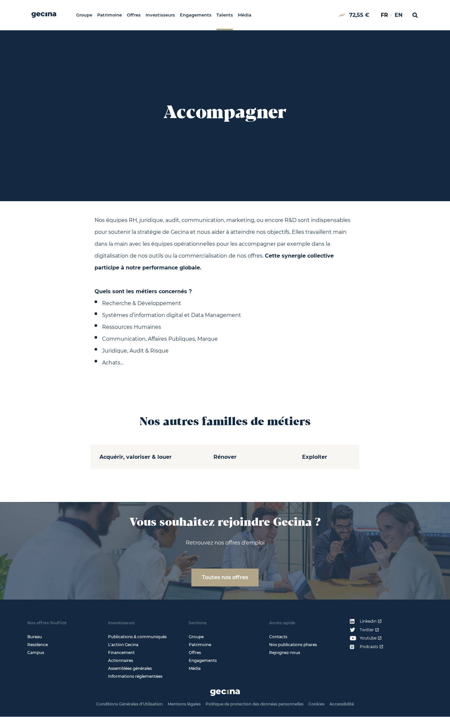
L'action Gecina (123, 644)
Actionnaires (120, 660)
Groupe (84, 15)
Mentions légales (184, 703)
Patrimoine (109, 15)
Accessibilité (341, 703)
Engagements (195, 15)
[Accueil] (43, 14)
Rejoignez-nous (284, 652)
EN (399, 15)
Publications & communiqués (137, 636)
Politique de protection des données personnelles (254, 703)
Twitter (367, 630)
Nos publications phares (293, 644)
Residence (37, 644)
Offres (134, 15)
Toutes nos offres (225, 577)
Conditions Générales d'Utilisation (129, 703)
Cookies (316, 703)
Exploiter (314, 457)
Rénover (225, 457)
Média (244, 15)
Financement (121, 652)
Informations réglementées (135, 676)
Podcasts (369, 646)
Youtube (368, 638)
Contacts (278, 636)
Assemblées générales (130, 668)
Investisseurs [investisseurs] (160, 15)
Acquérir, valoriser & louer (135, 457)
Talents (224, 15)
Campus (35, 652)
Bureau (34, 636)
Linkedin (368, 621)
